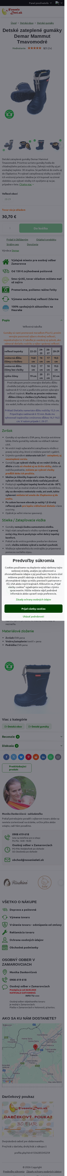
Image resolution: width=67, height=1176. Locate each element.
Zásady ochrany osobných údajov (33, 599)
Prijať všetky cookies (33, 608)
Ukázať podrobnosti (33, 616)
